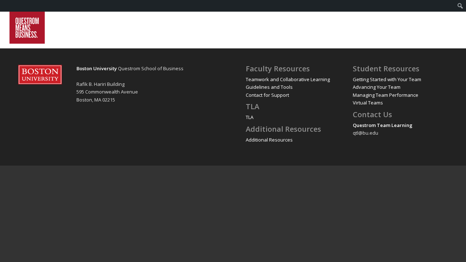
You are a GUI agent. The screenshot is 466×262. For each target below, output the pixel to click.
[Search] (449, 28)
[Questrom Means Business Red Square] (27, 28)
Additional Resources (269, 139)
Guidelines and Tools (269, 87)
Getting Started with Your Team (387, 79)
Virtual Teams (368, 102)
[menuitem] (460, 6)
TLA (249, 117)
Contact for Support (267, 95)
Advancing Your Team (376, 87)
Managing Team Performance (385, 95)
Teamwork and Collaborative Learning (288, 79)
